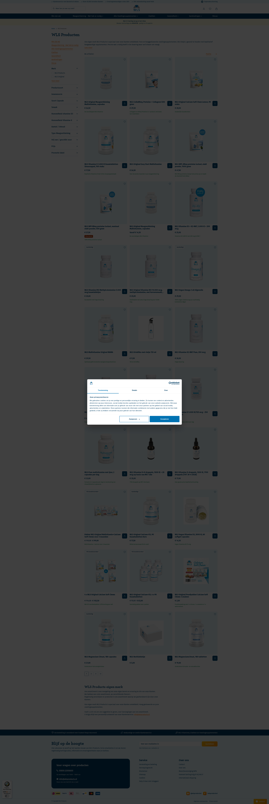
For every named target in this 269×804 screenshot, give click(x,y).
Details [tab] (134, 390)
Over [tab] (166, 390)
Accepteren (164, 419)
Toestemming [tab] (103, 390)
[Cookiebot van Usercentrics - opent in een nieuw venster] (170, 383)
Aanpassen (133, 419)
